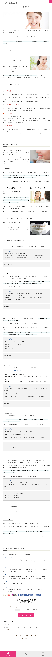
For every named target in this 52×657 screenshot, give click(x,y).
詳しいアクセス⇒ (26, 638)
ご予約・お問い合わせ (26, 615)
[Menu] (50, 1)
